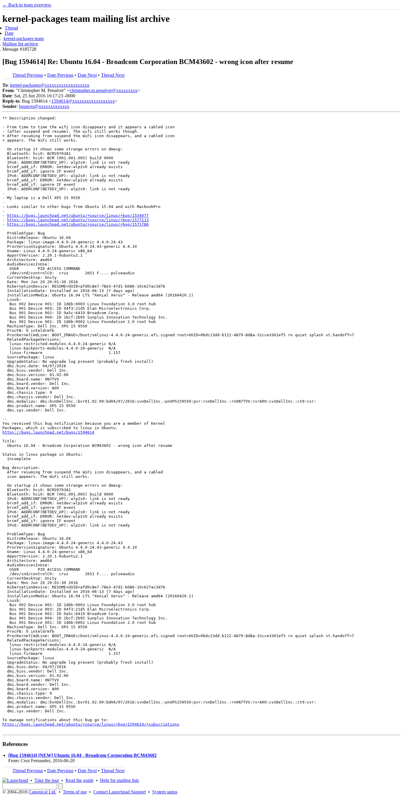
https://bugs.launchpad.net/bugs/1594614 (48, 432)
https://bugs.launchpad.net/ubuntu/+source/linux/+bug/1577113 (78, 220)
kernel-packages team (24, 38)
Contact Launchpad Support (119, 791)
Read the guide (79, 780)
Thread (11, 27)
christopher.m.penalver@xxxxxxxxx (103, 90)
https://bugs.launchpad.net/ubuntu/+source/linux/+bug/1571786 (78, 224)
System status (164, 791)
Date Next (87, 75)
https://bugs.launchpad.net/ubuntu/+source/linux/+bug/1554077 (78, 215)
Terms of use (75, 791)
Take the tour (47, 780)
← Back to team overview (26, 4)
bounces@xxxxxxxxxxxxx (44, 106)
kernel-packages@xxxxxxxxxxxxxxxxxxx (49, 85)
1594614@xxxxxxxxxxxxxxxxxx (83, 101)
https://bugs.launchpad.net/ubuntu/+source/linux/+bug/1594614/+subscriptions (90, 724)
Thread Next (112, 75)
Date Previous (60, 75)
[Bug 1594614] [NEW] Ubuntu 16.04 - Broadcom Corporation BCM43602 (82, 755)
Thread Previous (27, 75)
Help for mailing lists (119, 780)
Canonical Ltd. (42, 791)
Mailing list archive (20, 43)
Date (9, 33)
